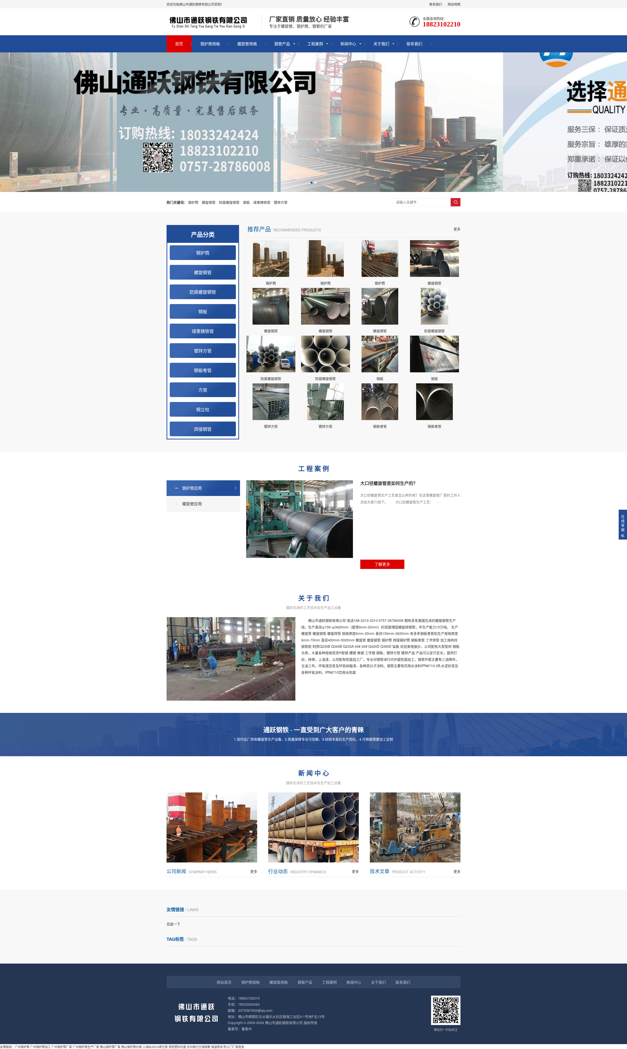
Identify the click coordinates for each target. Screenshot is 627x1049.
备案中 (246, 1028)
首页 (179, 44)
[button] (312, 183)
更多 (457, 228)
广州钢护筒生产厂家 (86, 1047)
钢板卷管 (203, 370)
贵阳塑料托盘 (177, 1047)
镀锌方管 (281, 202)
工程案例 (315, 44)
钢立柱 (202, 409)
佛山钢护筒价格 (131, 1047)
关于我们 (381, 44)
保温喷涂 (217, 1047)
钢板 (246, 202)
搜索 (455, 202)
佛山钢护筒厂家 (110, 1047)
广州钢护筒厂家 (61, 1047)
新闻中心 (348, 44)
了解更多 (382, 564)
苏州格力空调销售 (198, 1047)
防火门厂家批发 (234, 1047)
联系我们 (435, 4)
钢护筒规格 (210, 44)
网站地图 (454, 4)
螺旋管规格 (247, 44)
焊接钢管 (203, 429)
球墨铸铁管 (261, 202)
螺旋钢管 (209, 202)
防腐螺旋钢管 (229, 202)
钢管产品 (282, 44)
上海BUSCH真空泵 (155, 1047)
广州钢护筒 (22, 1047)
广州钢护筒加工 (40, 1047)
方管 (202, 390)
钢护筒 (193, 202)
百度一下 (173, 923)
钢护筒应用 (192, 488)
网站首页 (224, 982)
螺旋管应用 (192, 504)
